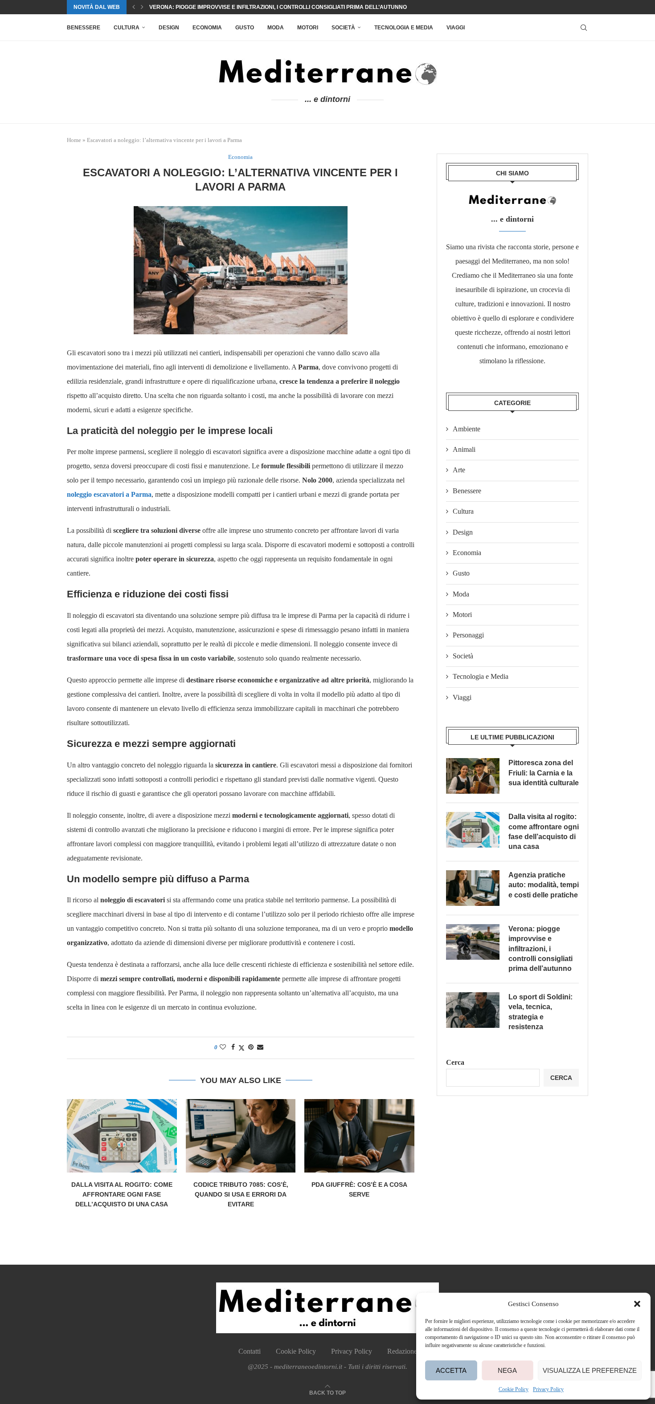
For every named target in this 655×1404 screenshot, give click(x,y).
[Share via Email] (260, 1047)
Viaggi (455, 27)
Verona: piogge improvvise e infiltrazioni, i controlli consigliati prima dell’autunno (278, 7)
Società (343, 27)
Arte (459, 470)
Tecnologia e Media (403, 27)
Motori (307, 27)
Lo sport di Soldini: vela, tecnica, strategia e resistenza (540, 1012)
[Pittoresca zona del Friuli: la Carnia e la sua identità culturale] (472, 776)
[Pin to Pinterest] (251, 1047)
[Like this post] (223, 1047)
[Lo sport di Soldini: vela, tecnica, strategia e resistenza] (472, 1010)
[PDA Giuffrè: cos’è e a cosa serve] (359, 1135)
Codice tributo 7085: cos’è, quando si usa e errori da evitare (240, 1194)
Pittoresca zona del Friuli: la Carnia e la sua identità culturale (543, 773)
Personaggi (468, 635)
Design (169, 27)
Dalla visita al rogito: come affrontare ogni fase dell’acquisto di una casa (121, 1194)
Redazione (402, 1351)
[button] (637, 1303)
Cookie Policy (513, 1389)
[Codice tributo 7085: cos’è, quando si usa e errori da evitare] (241, 1135)
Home (74, 140)
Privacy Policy (548, 1389)
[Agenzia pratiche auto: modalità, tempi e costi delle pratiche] (472, 888)
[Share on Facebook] (233, 1047)
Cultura (126, 27)
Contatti (249, 1351)
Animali (464, 449)
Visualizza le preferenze (590, 1370)
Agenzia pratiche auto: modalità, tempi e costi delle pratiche (543, 885)
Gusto (244, 27)
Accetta (451, 1370)
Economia (207, 27)
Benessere (83, 27)
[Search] (583, 28)
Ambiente (466, 429)
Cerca (455, 1062)
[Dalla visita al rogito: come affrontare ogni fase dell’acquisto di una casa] (122, 1135)
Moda (275, 27)
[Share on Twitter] (241, 1048)
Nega (507, 1370)
